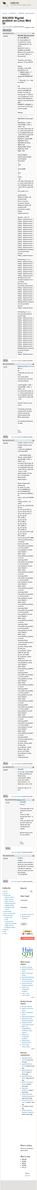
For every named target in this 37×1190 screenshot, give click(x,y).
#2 (33, 364)
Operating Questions (28, 977)
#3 (33, 440)
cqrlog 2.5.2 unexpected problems (25, 989)
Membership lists (10, 903)
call (23, 1106)
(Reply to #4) (21, 800)
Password (24, 907)
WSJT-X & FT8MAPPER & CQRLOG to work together (27, 1030)
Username (24, 900)
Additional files (9, 905)
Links (5, 933)
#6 (33, 856)
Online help (8, 917)
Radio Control (9, 925)
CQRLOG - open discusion (26, 13)
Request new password (26, 917)
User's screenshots (9, 913)
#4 (33, 767)
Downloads (7, 895)
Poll (5, 931)
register (10, 27)
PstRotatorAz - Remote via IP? (26, 1042)
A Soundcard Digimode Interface (11, 922)
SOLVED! (21, 769)
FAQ (6, 919)
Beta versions (9, 899)
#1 (33, 33)
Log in (4, 27)
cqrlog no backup (27, 967)
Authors (6, 929)
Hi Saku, (20, 858)
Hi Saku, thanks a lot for (25, 443)
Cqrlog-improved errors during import (28, 980)
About (5, 891)
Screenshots (7, 911)
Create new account (28, 914)
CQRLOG (14, 2)
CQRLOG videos (10, 927)
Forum (6, 893)
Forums (4, 13)
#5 (33, 800)
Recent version (9, 897)
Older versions (9, 901)
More (33, 997)
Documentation (8, 915)
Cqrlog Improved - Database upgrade (27, 984)
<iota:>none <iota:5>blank (26, 994)
